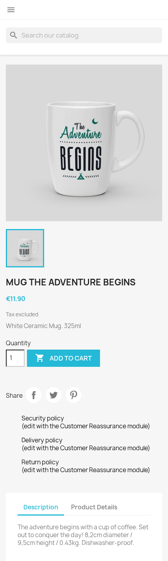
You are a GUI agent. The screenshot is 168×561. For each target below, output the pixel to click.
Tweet (53, 395)
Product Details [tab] (94, 507)
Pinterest (73, 395)
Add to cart (63, 358)
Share (33, 395)
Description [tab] (40, 507)
